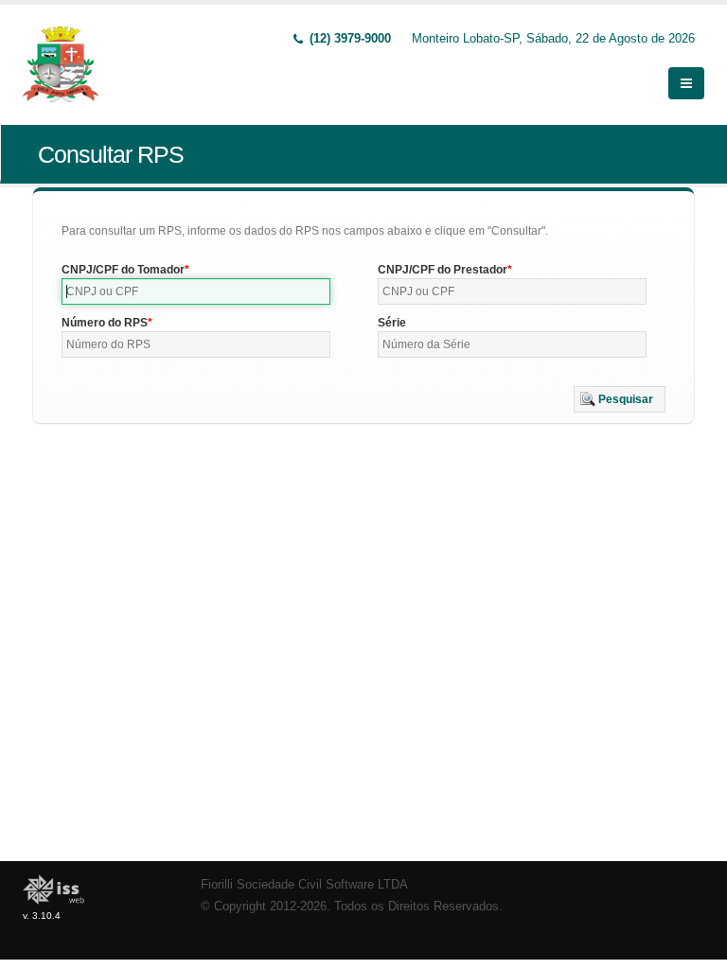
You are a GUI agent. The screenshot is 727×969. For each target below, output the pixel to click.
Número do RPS (105, 322)
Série (392, 322)
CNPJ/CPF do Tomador (123, 269)
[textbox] (196, 291)
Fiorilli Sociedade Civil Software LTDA (304, 884)
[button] (619, 399)
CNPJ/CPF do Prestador (442, 269)
